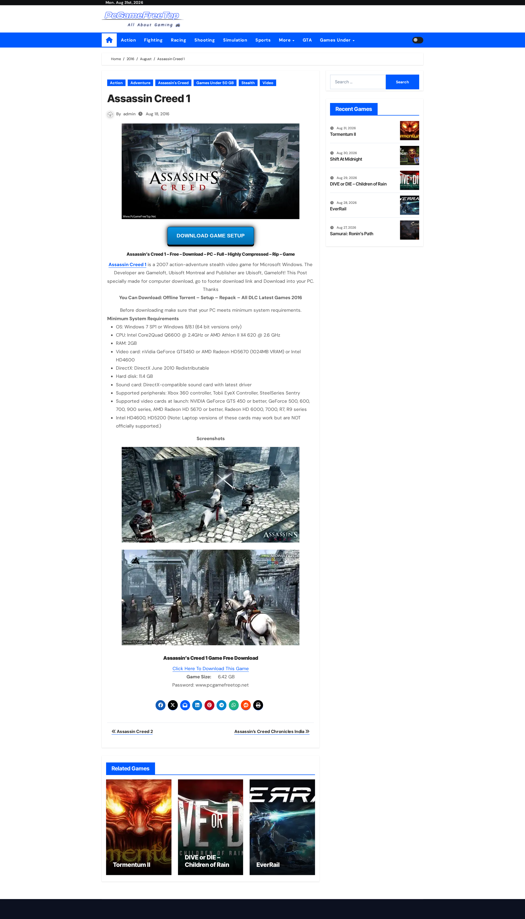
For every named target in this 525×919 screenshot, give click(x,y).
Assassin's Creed (173, 82)
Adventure (140, 82)
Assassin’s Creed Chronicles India (269, 731)
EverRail (268, 864)
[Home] (109, 40)
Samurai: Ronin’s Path (351, 233)
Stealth (248, 82)
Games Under (336, 40)
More (285, 40)
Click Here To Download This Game (211, 668)
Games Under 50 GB (215, 82)
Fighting (153, 40)
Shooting (204, 40)
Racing (178, 40)
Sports (263, 40)
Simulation (235, 40)
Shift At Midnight (346, 159)
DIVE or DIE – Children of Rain (207, 861)
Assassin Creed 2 (134, 731)
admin (129, 114)
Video (267, 82)
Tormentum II (131, 864)
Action (128, 40)
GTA (307, 40)
